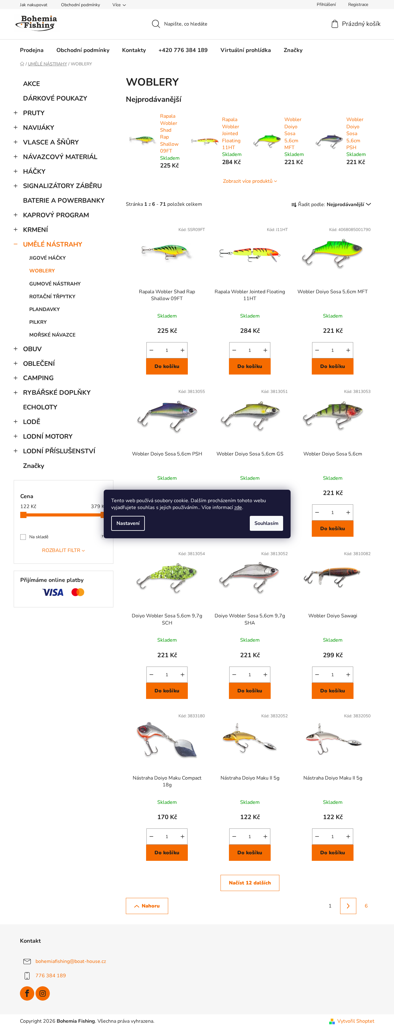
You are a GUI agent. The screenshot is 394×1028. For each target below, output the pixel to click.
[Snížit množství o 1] (151, 350)
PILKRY (38, 322)
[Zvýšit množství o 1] (182, 350)
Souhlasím (266, 523)
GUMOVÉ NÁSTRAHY (55, 284)
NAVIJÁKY (38, 127)
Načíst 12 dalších (250, 882)
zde (238, 507)
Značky (33, 465)
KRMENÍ (35, 229)
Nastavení (128, 523)
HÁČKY (34, 171)
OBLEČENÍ (39, 363)
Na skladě (67, 537)
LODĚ (31, 421)
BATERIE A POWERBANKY (64, 200)
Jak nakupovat (33, 5)
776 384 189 (51, 975)
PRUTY (34, 113)
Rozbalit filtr (61, 550)
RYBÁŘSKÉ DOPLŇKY (57, 392)
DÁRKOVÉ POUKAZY (55, 98)
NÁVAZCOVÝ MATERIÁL (60, 157)
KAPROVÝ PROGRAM (56, 215)
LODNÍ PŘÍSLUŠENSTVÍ (59, 451)
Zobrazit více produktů (248, 181)
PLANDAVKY (44, 309)
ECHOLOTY (40, 407)
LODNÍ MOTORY (48, 436)
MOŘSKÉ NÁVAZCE (52, 335)
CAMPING (38, 378)
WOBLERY (42, 270)
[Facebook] (27, 993)
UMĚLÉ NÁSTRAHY (52, 244)
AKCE (31, 83)
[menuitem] (32, 50)
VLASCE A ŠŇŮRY (51, 142)
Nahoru (151, 906)
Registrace (358, 4)
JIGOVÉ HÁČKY (47, 258)
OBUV (32, 349)
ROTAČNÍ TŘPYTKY (52, 296)
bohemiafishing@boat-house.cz (71, 961)
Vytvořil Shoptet (355, 1021)
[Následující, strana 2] (348, 906)
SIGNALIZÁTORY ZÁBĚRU (62, 186)
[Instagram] (43, 993)
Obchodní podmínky (80, 5)
